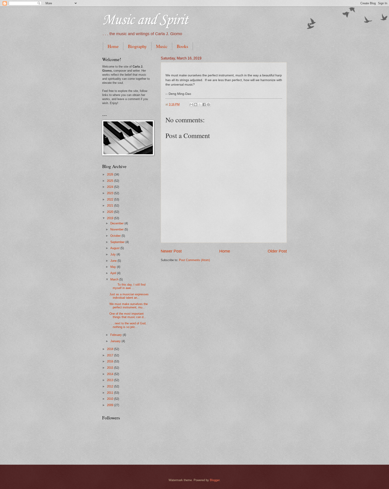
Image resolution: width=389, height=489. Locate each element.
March (114, 279)
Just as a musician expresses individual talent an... (129, 296)
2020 (110, 212)
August (115, 248)
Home (113, 46)
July (113, 254)
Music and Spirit (145, 20)
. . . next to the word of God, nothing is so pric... (127, 325)
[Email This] (191, 104)
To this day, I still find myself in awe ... (127, 286)
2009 (110, 405)
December (117, 223)
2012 (110, 386)
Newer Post (171, 251)
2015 (110, 367)
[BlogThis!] (195, 104)
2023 (110, 193)
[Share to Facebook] (204, 104)
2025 (110, 180)
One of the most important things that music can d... (127, 315)
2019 (110, 218)
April (113, 273)
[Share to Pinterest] (208, 104)
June (114, 260)
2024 (110, 187)
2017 (110, 355)
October (116, 235)
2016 (110, 361)
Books (182, 46)
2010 (110, 398)
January (116, 341)
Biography (137, 46)
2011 (110, 392)
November (117, 229)
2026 (110, 174)
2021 (110, 205)
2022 (110, 199)
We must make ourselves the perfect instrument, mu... (128, 305)
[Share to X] (200, 104)
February (116, 335)
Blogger (214, 480)
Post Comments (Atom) (194, 260)
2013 (110, 380)
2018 (110, 349)
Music (161, 46)
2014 (110, 374)
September (117, 242)
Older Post (277, 251)
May (113, 266)
